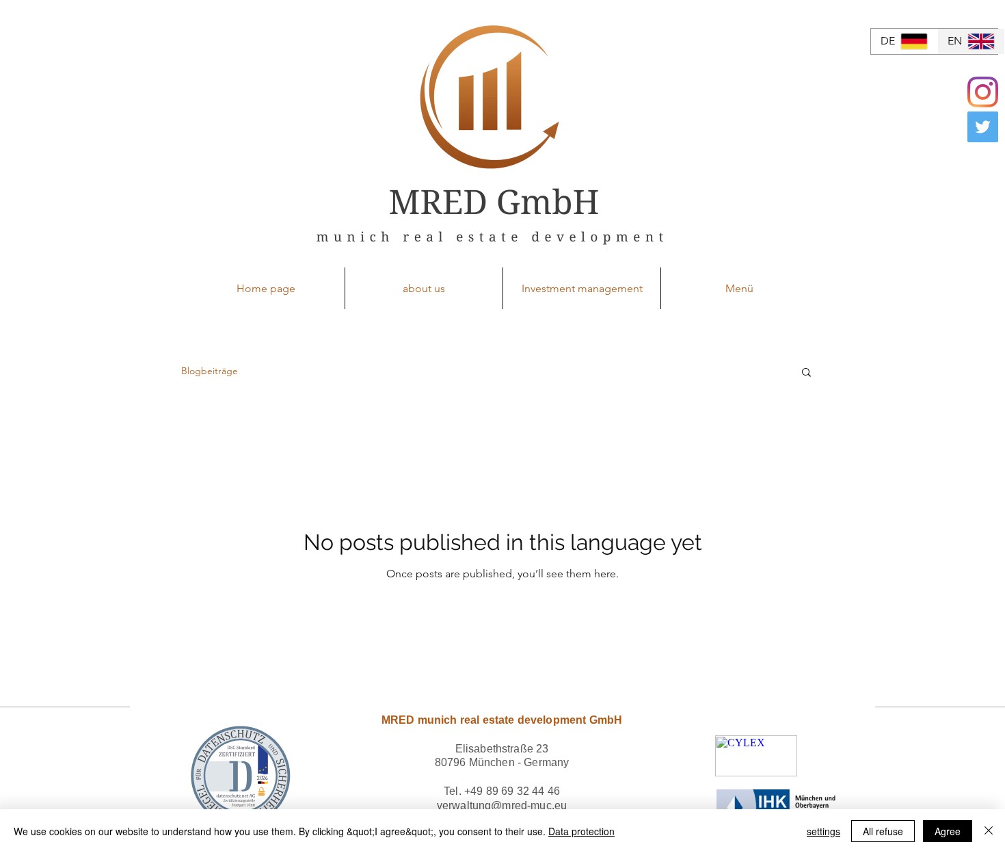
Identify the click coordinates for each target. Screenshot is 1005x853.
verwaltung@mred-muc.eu (502, 805)
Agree (948, 831)
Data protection (581, 831)
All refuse (883, 831)
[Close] (988, 831)
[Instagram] (982, 92)
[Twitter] (982, 126)
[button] (806, 373)
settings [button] (823, 831)
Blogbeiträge (209, 371)
